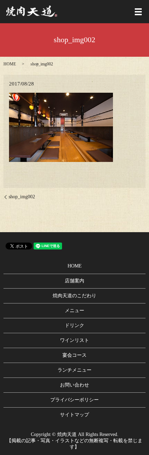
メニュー (74, 310)
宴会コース (74, 355)
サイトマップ (74, 414)
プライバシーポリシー (74, 399)
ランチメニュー (74, 370)
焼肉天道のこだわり (74, 295)
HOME (9, 64)
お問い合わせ (74, 385)
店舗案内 (74, 280)
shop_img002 (22, 196)
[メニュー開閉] (138, 11)
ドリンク (74, 325)
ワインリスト (74, 340)
